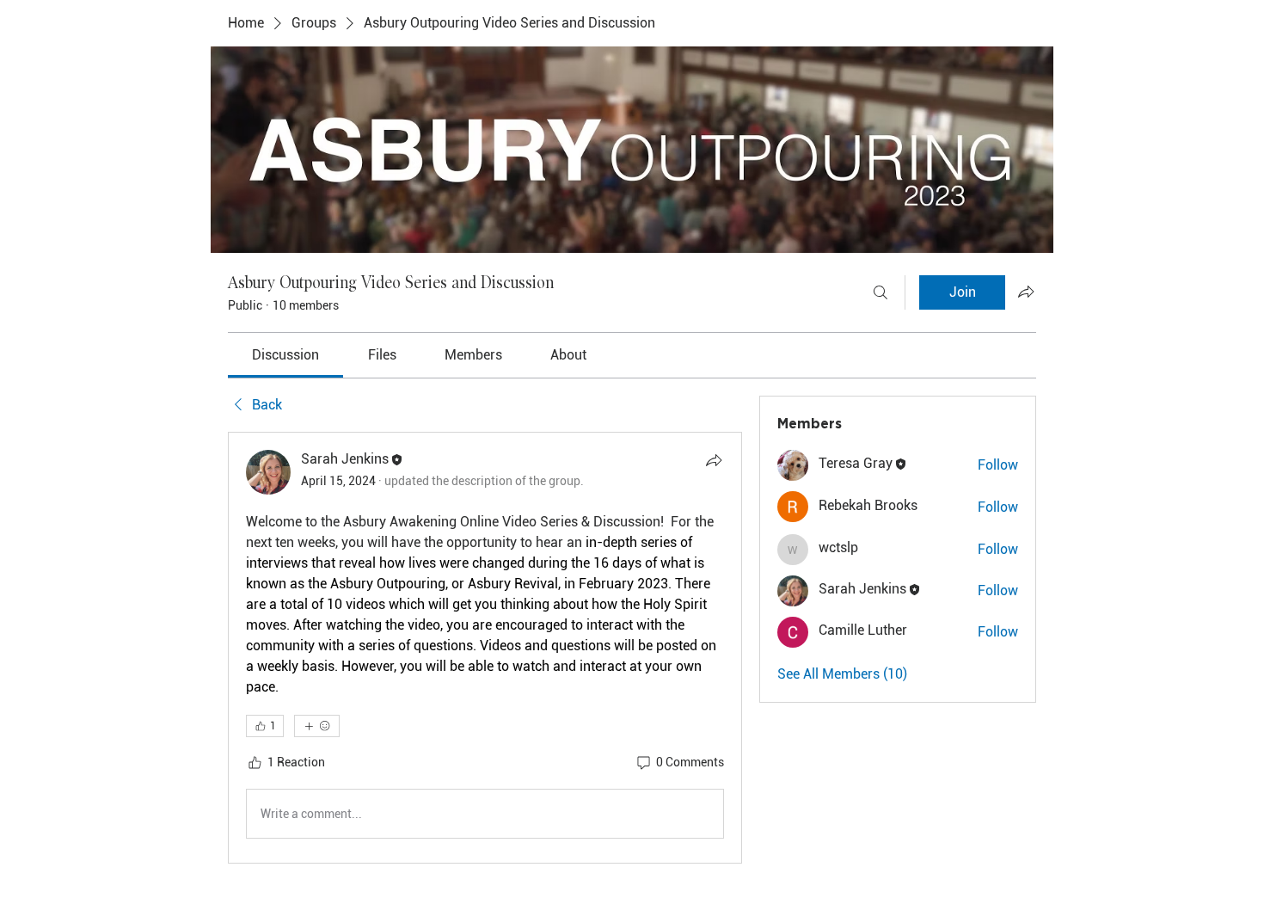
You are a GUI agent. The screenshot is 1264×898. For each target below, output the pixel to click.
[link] (285, 355)
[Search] (880, 292)
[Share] (713, 460)
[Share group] (1025, 291)
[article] (485, 648)
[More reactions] (317, 726)
